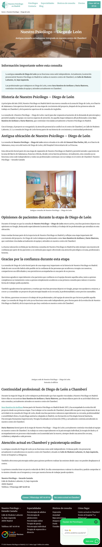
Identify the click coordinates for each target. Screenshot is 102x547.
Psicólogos (33, 3)
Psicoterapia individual (36, 526)
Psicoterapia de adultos (36, 512)
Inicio (3, 12)
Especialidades (47, 3)
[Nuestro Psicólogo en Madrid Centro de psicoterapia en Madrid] (13, 5)
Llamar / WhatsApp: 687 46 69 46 (36, 497)
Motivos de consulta (66, 3)
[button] (96, 522)
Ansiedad (56, 515)
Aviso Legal (33, 544)
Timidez (55, 526)
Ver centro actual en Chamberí (66, 497)
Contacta (32, 6)
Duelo (54, 524)
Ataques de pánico (59, 521)
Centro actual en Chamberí (89, 512)
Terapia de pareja (34, 524)
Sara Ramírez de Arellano (12, 407)
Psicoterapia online (35, 521)
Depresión (56, 512)
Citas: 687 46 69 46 (94, 4)
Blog (41, 6)
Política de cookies (43, 544)
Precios (81, 3)
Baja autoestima (59, 518)
